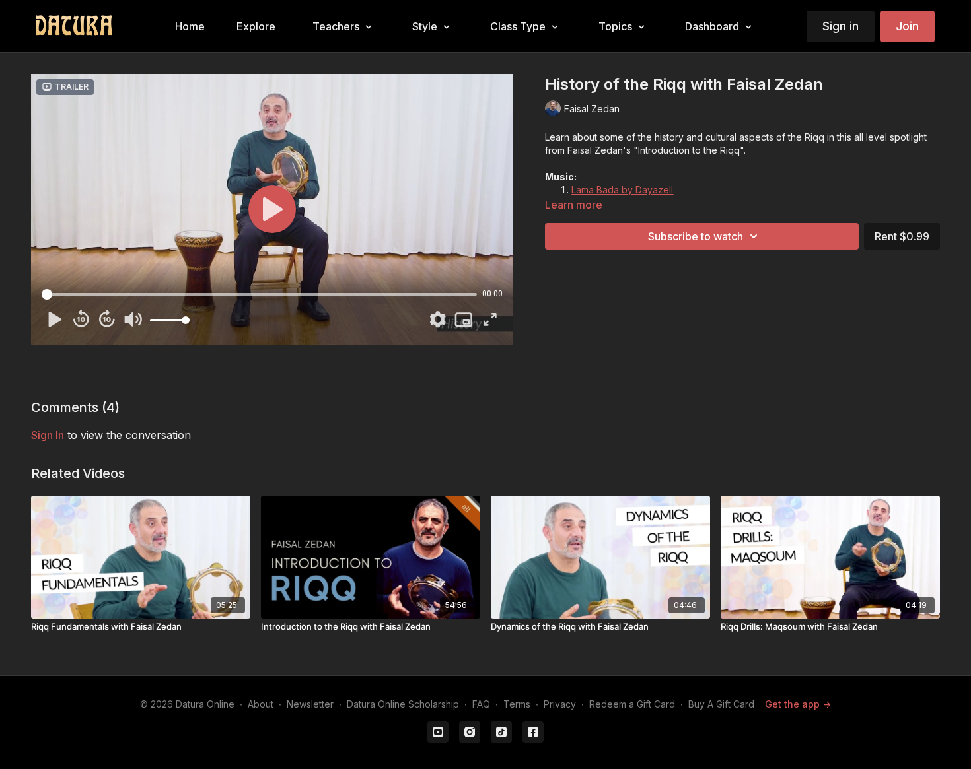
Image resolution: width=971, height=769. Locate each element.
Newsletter (310, 704)
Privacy (560, 704)
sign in (47, 435)
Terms (516, 704)
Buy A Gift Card (721, 704)
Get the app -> (798, 704)
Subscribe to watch (695, 236)
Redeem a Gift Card (632, 704)
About (260, 704)
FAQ (481, 704)
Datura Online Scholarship (403, 704)
